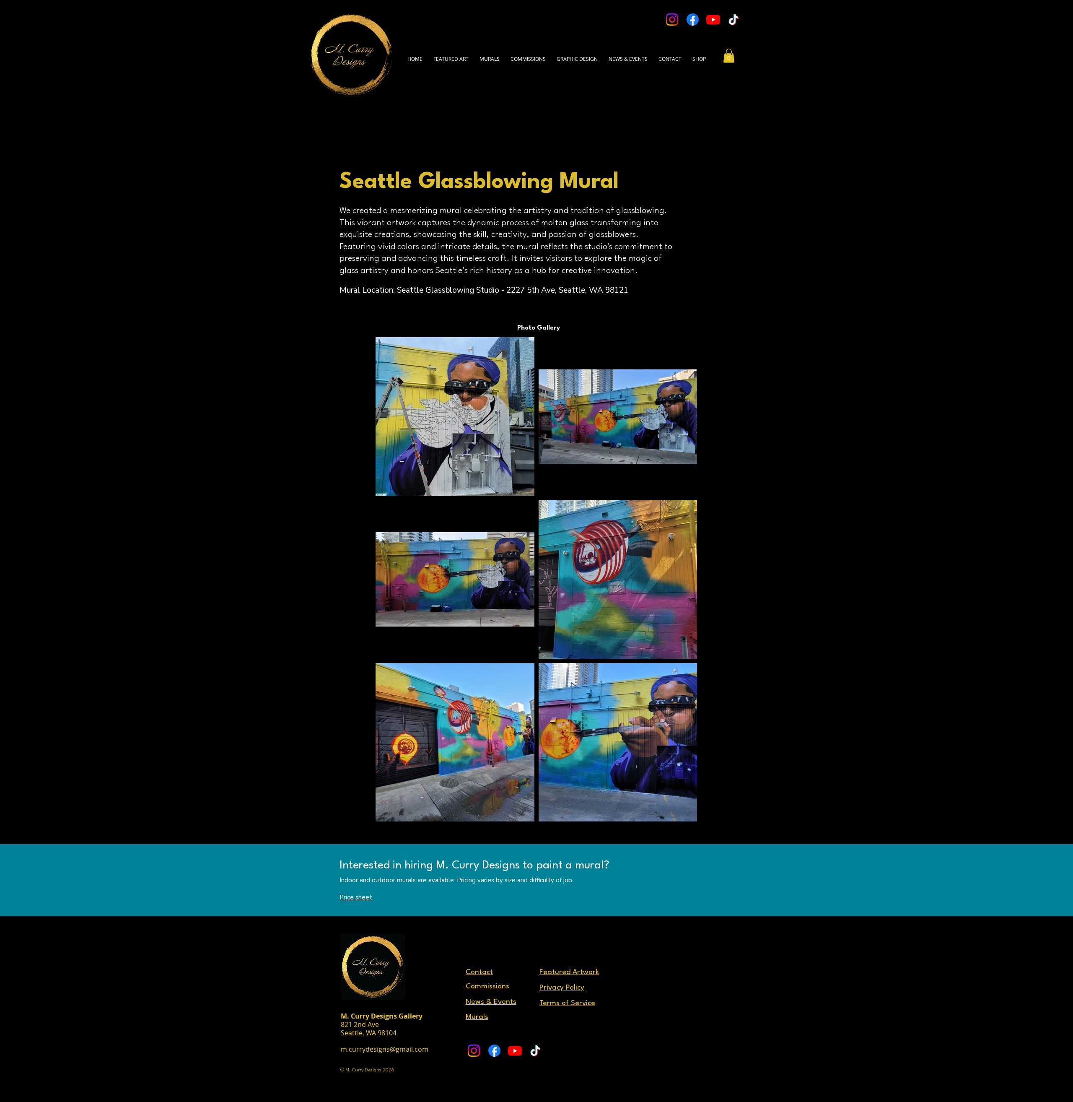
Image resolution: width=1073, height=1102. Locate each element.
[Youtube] (713, 19)
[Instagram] (672, 19)
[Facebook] (692, 19)
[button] (670, 55)
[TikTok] (734, 19)
